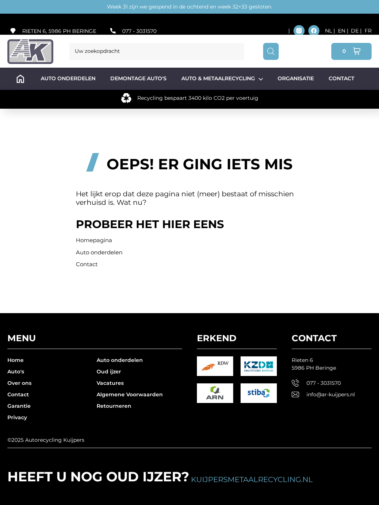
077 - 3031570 (139, 31)
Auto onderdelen (99, 252)
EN (342, 30)
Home (15, 360)
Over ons (19, 383)
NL (329, 30)
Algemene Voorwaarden (130, 394)
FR (368, 30)
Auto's (15, 371)
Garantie (19, 406)
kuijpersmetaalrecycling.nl (252, 479)
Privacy (17, 417)
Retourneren (114, 406)
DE (355, 30)
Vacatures (110, 383)
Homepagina (94, 240)
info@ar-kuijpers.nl (330, 394)
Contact (87, 264)
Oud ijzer (109, 371)
